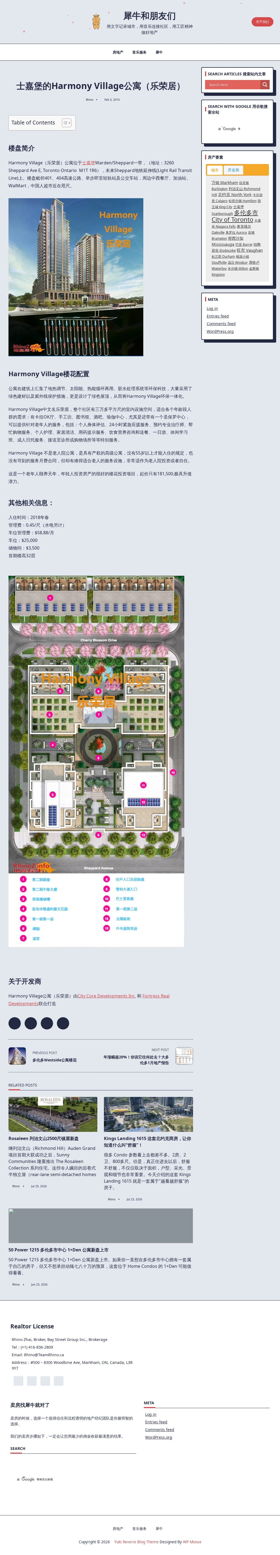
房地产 (118, 52)
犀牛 (159, 52)
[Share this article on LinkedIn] (47, 1023)
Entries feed (218, 316)
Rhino (89, 100)
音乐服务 (139, 52)
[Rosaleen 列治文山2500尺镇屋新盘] (53, 1114)
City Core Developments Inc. (107, 996)
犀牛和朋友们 (149, 15)
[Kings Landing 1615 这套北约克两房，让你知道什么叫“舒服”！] (148, 1114)
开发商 (233, 170)
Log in (212, 308)
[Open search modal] (245, 22)
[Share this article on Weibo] (63, 1023)
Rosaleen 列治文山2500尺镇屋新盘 (43, 1138)
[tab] (215, 170)
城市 (215, 170)
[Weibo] (36, 22)
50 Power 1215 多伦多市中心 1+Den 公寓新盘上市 (58, 1250)
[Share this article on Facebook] (14, 1023)
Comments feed (221, 323)
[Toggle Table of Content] (64, 122)
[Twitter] (20, 22)
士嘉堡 (88, 163)
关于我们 (262, 21)
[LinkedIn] (28, 22)
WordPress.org (220, 331)
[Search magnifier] (265, 84)
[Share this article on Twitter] (31, 1023)
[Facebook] (12, 22)
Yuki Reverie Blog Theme (136, 1541)
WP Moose (192, 1541)
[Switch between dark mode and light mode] (235, 22)
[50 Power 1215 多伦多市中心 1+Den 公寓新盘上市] (100, 1225)
